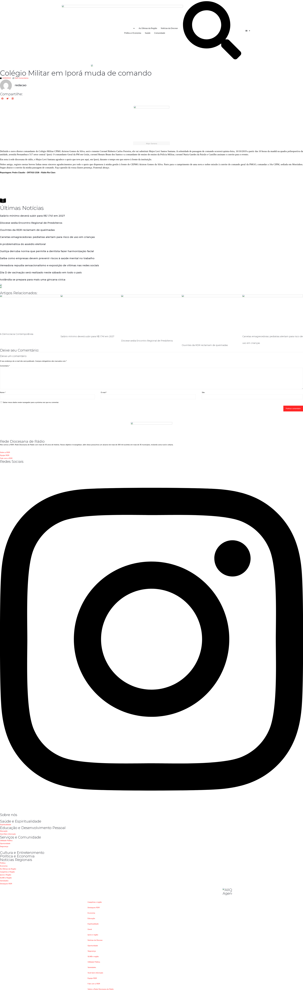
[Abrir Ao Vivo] (134, 28)
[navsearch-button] (212, 59)
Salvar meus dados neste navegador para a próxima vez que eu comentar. (31, 402)
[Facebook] (1, 465)
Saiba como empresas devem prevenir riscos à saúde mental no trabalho (47, 258)
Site (203, 392)
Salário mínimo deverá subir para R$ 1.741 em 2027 (32, 215)
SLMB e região (93, 956)
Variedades (92, 967)
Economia (91, 913)
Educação (91, 918)
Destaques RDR (94, 907)
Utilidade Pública (94, 962)
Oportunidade (93, 946)
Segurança (92, 951)
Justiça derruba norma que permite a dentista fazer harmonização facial (47, 251)
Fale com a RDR (94, 984)
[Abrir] (249, 30)
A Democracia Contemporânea (16, 334)
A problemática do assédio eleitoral (23, 244)
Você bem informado (95, 973)
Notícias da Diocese (95, 940)
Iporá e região (93, 935)
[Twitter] (151, 811)
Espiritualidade (93, 924)
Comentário (5, 366)
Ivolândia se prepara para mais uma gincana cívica (32, 279)
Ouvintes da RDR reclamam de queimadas (27, 229)
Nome (3, 392)
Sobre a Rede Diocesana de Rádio (101, 989)
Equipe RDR (92, 978)
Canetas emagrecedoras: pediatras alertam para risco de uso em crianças (47, 237)
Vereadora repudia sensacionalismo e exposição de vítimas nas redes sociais (49, 265)
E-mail (104, 392)
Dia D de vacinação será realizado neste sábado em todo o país (41, 272)
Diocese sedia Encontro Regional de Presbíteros (31, 222)
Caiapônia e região (95, 902)
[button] (2, 98)
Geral (90, 929)
